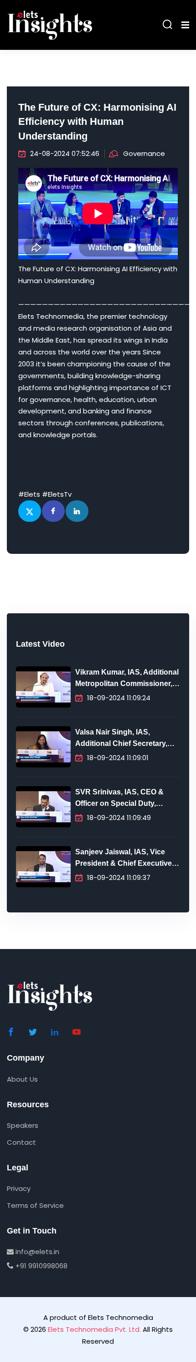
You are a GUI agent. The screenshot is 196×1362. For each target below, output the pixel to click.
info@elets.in (36, 1251)
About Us (22, 1079)
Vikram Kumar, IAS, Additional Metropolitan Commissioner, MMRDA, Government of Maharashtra (127, 679)
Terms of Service (35, 1205)
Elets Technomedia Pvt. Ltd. (94, 1329)
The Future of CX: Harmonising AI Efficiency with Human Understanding (97, 122)
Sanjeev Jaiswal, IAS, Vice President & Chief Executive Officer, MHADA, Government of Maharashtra (125, 859)
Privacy (19, 1188)
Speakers (22, 1125)
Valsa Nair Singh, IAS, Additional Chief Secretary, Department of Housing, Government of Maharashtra (123, 739)
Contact (21, 1142)
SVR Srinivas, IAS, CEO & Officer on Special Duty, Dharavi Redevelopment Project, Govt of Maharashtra (124, 799)
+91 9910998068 (40, 1266)
